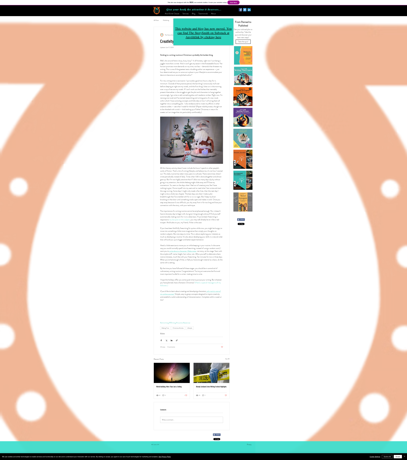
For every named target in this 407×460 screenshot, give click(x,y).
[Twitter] (244, 9)
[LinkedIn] (249, 9)
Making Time (165, 328)
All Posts (156, 20)
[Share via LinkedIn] (172, 340)
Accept (398, 457)
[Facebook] (240, 9)
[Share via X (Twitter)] (166, 340)
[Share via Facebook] (161, 340)
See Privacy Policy (165, 457)
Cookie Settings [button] (375, 457)
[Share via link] (177, 340)
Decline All (387, 457)
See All (227, 359)
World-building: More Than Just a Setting (169, 387)
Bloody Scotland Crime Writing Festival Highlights (211, 387)
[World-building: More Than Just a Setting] (172, 373)
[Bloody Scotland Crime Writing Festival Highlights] (211, 373)
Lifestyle (189, 328)
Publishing (166, 20)
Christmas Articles (178, 328)
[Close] (404, 456)
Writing (162, 333)
